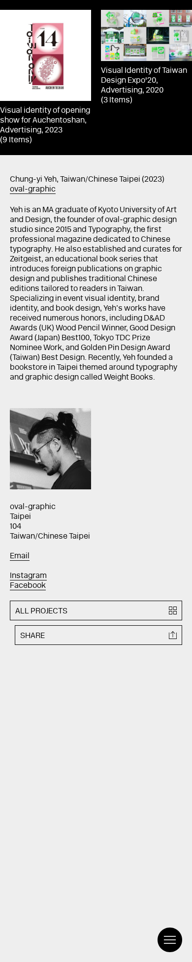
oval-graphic (33, 189)
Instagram (28, 576)
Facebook (28, 586)
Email (20, 556)
